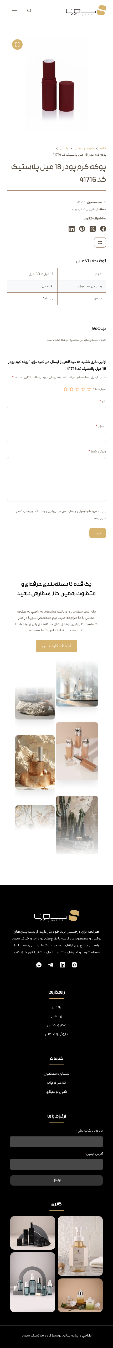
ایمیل (101, 426)
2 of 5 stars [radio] (83, 389)
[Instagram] (74, 964)
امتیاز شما (99, 389)
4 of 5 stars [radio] (71, 389)
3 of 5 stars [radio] (77, 389)
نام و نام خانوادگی (89, 1131)
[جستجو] (29, 11)
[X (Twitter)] (93, 229)
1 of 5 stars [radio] (89, 389)
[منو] (14, 10)
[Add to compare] (100, 242)
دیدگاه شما (97, 452)
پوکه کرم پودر (80, 209)
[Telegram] (50, 964)
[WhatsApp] (39, 964)
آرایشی (94, 209)
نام (102, 401)
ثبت (98, 533)
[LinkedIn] (72, 229)
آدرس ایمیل (94, 1154)
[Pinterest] (82, 229)
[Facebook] (103, 229)
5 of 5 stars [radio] (65, 389)
